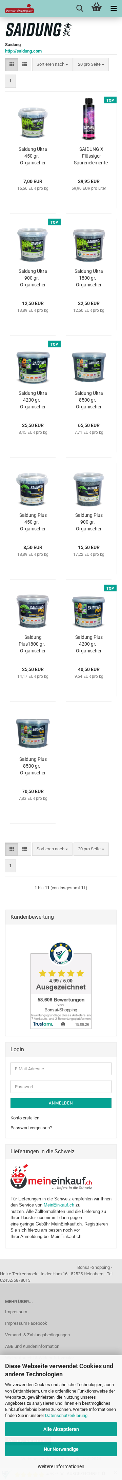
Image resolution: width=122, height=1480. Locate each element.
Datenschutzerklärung (66, 1415)
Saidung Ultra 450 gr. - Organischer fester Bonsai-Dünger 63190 (33, 156)
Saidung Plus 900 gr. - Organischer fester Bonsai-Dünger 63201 (89, 522)
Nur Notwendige (61, 1449)
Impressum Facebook (26, 1323)
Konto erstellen (25, 1117)
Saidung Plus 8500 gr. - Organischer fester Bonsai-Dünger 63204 (33, 766)
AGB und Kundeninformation (32, 1346)
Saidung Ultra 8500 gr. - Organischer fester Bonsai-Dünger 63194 (89, 400)
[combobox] (52, 64)
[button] (11, 64)
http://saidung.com (23, 51)
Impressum (16, 1311)
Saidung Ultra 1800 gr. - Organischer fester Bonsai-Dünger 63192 (89, 278)
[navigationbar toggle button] (113, 8)
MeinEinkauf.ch (59, 1205)
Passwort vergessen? (31, 1127)
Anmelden (61, 1103)
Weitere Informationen (61, 1466)
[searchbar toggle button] (79, 8)
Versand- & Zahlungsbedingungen (37, 1334)
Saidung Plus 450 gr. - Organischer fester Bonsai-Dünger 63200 (33, 522)
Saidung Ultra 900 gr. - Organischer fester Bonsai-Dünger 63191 (33, 278)
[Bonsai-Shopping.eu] (17, 8)
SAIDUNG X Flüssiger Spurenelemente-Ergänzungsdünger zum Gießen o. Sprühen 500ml (91, 156)
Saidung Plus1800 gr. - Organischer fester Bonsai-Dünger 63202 (33, 644)
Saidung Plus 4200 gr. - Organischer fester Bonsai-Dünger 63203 (89, 644)
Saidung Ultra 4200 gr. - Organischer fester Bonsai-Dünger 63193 (33, 400)
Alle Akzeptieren (61, 1429)
